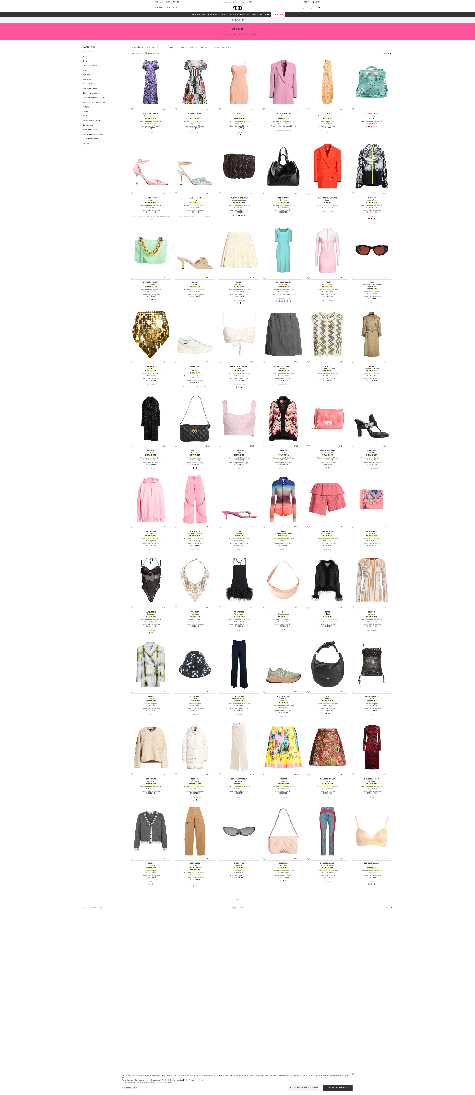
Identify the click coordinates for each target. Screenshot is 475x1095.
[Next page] (379, 908)
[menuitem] (158, 8)
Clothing (212, 14)
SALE (267, 14)
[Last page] (390, 907)
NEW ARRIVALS (198, 14)
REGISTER (307, 2)
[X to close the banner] (353, 1074)
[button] (105, 51)
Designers (257, 14)
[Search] (303, 8)
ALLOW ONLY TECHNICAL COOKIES (304, 1088)
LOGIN (316, 2)
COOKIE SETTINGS (129, 1088)
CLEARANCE (278, 14)
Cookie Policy (188, 1080)
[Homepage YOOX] (237, 8)
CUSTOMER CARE (172, 2)
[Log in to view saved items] (311, 8)
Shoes (223, 14)
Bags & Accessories (239, 14)
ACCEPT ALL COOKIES (338, 1088)
